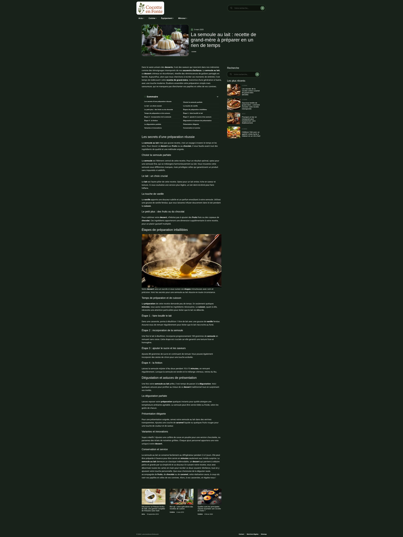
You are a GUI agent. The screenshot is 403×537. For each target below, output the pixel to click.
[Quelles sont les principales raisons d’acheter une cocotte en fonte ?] (209, 496)
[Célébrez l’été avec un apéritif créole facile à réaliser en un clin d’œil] (233, 132)
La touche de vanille (190, 106)
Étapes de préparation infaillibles (195, 109)
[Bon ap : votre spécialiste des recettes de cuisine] (182, 496)
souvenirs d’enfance (192, 70)
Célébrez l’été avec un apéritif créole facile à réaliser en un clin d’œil (251, 134)
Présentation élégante (191, 124)
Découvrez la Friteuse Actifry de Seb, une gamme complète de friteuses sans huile (153, 509)
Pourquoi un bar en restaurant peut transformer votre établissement (249, 120)
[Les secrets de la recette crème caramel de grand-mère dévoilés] (233, 90)
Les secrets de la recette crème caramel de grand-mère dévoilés (251, 92)
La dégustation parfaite (152, 124)
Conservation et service (191, 128)
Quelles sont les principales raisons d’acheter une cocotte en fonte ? (209, 509)
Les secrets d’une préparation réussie (157, 101)
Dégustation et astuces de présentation (197, 120)
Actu (143, 514)
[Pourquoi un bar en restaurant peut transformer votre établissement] (233, 118)
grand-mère (182, 80)
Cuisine (193, 51)
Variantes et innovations (153, 128)
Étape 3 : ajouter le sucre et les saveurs (197, 117)
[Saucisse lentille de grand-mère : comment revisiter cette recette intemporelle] (233, 104)
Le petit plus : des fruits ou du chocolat (158, 109)
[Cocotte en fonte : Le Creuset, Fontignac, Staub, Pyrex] (150, 8)
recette (169, 80)
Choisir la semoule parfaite (192, 102)
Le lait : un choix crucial (153, 106)
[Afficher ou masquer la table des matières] (188, 96)
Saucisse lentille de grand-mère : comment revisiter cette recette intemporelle (251, 106)
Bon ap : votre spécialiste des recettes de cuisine (181, 508)
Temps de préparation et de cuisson (157, 113)
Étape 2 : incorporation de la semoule (157, 117)
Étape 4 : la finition (151, 120)
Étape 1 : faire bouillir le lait (193, 113)
